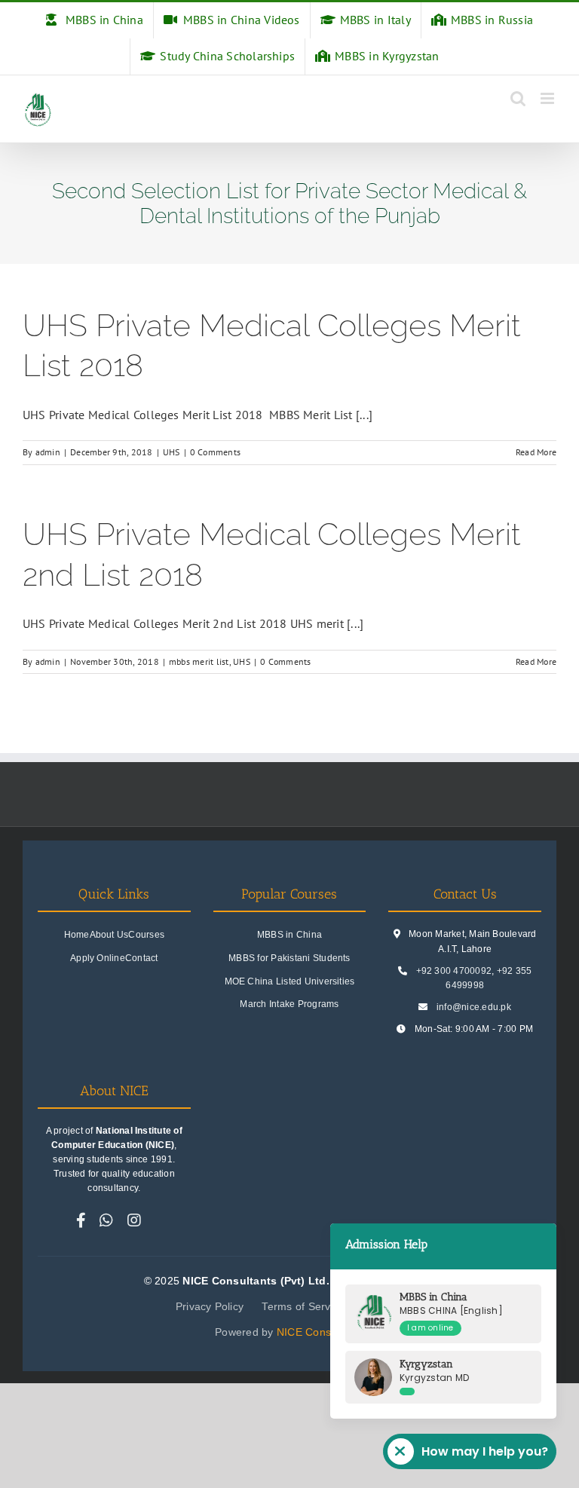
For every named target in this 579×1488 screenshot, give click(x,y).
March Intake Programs (289, 1004)
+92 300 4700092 (454, 971)
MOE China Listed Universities (290, 981)
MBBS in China (289, 934)
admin (47, 452)
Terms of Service (303, 1306)
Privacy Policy (210, 1306)
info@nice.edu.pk (474, 1007)
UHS (171, 452)
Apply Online (97, 958)
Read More (536, 452)
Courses (146, 934)
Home (77, 934)
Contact (141, 958)
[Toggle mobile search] (517, 98)
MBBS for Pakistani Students (289, 958)
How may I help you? (484, 1451)
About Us (109, 934)
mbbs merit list (199, 661)
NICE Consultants (320, 1332)
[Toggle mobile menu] (548, 98)
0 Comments (215, 452)
